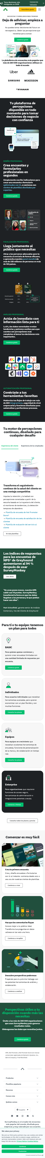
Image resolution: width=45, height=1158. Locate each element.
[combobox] (22, 1109)
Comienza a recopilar (15, 938)
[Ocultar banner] (43, 3)
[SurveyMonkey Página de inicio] (5, 9)
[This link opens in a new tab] (12, 1116)
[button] (22, 1078)
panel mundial (29, 259)
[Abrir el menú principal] (39, 9)
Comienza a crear (14, 885)
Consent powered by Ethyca (33, 1155)
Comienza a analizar (15, 991)
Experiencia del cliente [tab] (9, 446)
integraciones (16, 403)
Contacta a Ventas (14, 805)
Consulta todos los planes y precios (22, 821)
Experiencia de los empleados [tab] (32, 446)
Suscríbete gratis (28, 9)
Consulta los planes (15, 712)
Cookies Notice (32, 1141)
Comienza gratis (22, 40)
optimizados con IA (12, 185)
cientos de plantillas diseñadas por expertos (19, 188)
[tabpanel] (22, 495)
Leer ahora (10, 577)
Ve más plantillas (12, 534)
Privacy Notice (22, 1141)
